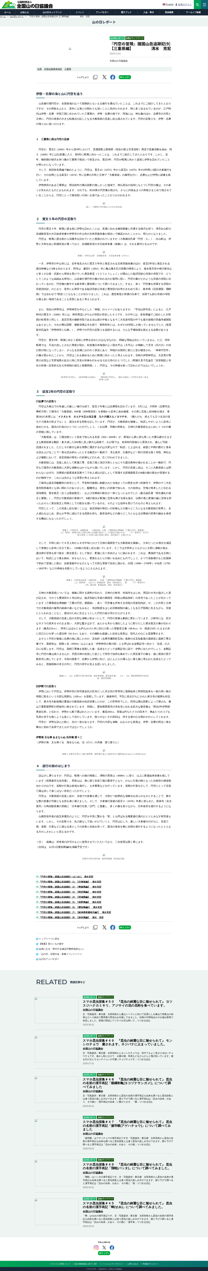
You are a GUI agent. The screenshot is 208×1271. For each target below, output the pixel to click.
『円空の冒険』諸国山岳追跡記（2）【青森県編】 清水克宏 (70, 887)
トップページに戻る (49, 938)
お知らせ (24, 12)
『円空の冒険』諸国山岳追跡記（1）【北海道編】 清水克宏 (70, 882)
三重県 (67, 69)
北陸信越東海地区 (53, 69)
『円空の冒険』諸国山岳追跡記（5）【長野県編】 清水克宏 (70, 902)
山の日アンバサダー (49, 959)
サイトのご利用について (61, 1264)
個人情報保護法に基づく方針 (86, 1264)
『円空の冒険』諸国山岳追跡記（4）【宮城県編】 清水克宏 (70, 897)
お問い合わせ (133, 1264)
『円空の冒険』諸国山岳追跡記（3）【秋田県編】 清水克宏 (70, 892)
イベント (80, 12)
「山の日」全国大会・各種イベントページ (60, 954)
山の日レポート (17, 16)
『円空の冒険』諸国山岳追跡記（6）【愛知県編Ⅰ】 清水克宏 (70, 907)
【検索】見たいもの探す (51, 944)
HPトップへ (125, 77)
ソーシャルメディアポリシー (112, 1264)
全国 (39, 69)
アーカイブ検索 (193, 12)
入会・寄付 (148, 12)
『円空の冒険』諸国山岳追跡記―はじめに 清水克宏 (66, 877)
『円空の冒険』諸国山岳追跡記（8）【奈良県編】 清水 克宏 (71, 917)
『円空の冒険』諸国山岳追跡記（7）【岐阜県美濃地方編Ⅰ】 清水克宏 (75, 912)
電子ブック (126, 12)
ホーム (7, 12)
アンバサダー (102, 12)
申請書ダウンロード (150, 1264)
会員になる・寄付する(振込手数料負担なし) (61, 949)
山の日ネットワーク (52, 12)
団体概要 (169, 12)
